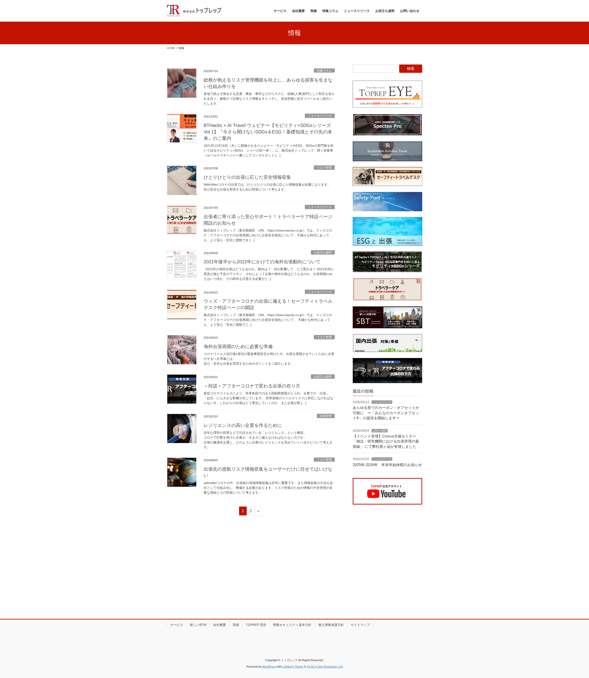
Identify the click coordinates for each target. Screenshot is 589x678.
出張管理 (326, 416)
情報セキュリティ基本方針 (292, 625)
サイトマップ (360, 625)
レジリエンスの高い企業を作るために (243, 425)
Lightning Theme (292, 666)
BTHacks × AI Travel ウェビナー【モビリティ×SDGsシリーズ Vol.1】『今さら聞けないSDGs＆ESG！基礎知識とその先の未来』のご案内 (268, 132)
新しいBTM (198, 625)
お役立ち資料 (323, 252)
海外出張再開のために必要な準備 (238, 346)
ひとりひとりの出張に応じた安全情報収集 (247, 177)
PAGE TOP (572, 654)
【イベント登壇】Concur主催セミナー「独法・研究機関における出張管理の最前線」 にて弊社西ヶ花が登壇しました (386, 441)
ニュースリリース (320, 115)
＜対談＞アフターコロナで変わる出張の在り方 (252, 385)
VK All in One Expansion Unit (325, 666)
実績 (236, 625)
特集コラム (324, 70)
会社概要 (219, 625)
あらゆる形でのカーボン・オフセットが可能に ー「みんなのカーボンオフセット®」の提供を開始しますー (386, 413)
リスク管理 (324, 167)
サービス (176, 625)
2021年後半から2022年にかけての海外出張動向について (262, 261)
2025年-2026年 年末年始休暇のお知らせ (387, 465)
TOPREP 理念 (256, 625)
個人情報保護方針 (331, 625)
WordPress (269, 666)
